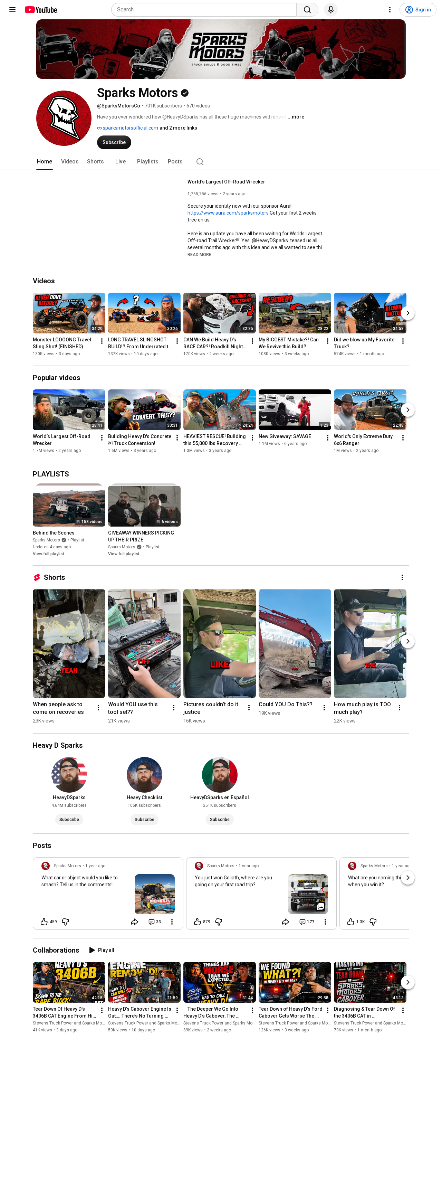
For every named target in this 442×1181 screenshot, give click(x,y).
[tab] (44, 161)
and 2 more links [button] (178, 128)
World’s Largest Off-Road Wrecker (226, 182)
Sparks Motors (46, 540)
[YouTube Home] (40, 9)
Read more (199, 254)
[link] (108, 895)
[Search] (307, 10)
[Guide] (12, 10)
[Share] (135, 922)
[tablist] (221, 161)
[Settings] (390, 10)
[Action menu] (172, 922)
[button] (199, 254)
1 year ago (95, 865)
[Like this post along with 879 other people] (197, 921)
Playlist (77, 540)
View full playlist (48, 553)
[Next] (408, 313)
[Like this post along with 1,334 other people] (350, 921)
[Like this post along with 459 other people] (44, 921)
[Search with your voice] (331, 10)
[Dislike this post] (65, 921)
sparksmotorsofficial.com (130, 128)
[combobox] (206, 10)
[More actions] (102, 341)
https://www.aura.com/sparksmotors (228, 213)
